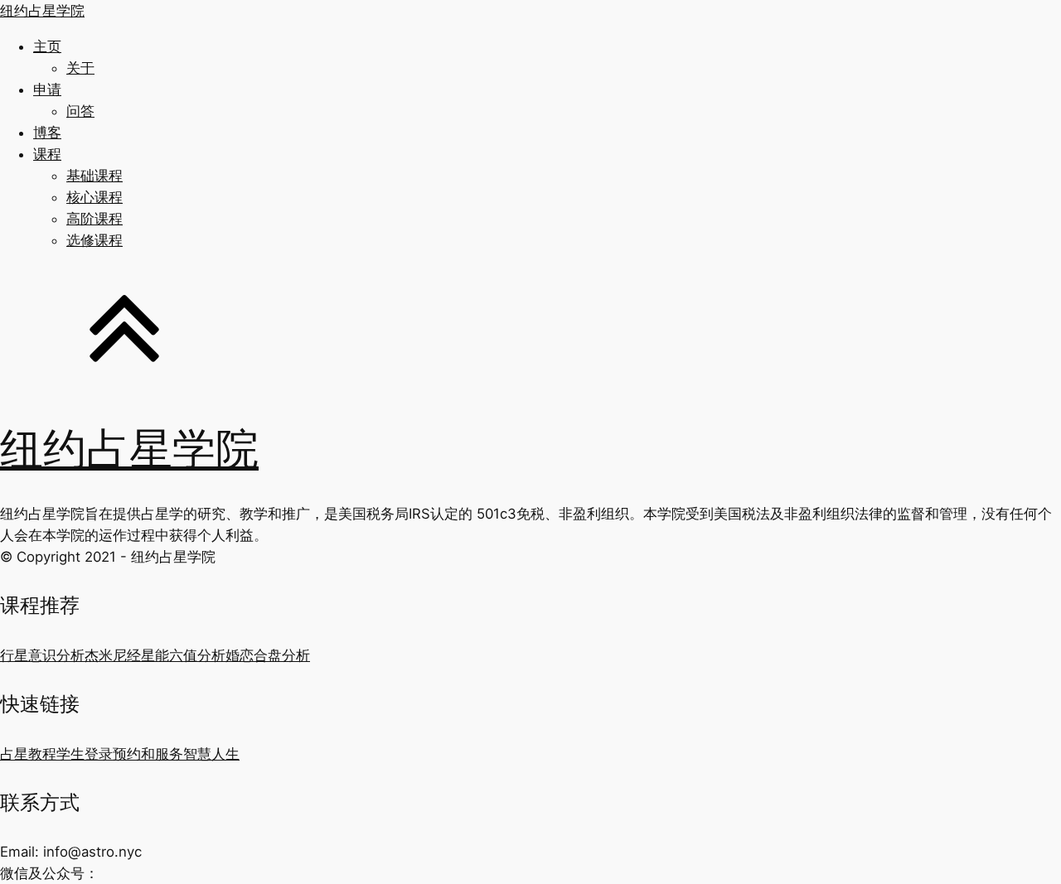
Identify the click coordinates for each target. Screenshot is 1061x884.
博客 (47, 132)
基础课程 (94, 175)
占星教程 (28, 754)
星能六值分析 (183, 655)
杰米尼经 (113, 655)
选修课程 (94, 240)
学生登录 (84, 754)
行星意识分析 (42, 655)
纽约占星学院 (42, 10)
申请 (47, 89)
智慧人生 (211, 754)
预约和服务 (148, 754)
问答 (80, 111)
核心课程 (94, 197)
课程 (47, 154)
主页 (47, 46)
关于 (80, 68)
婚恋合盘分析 (267, 655)
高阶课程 (94, 218)
